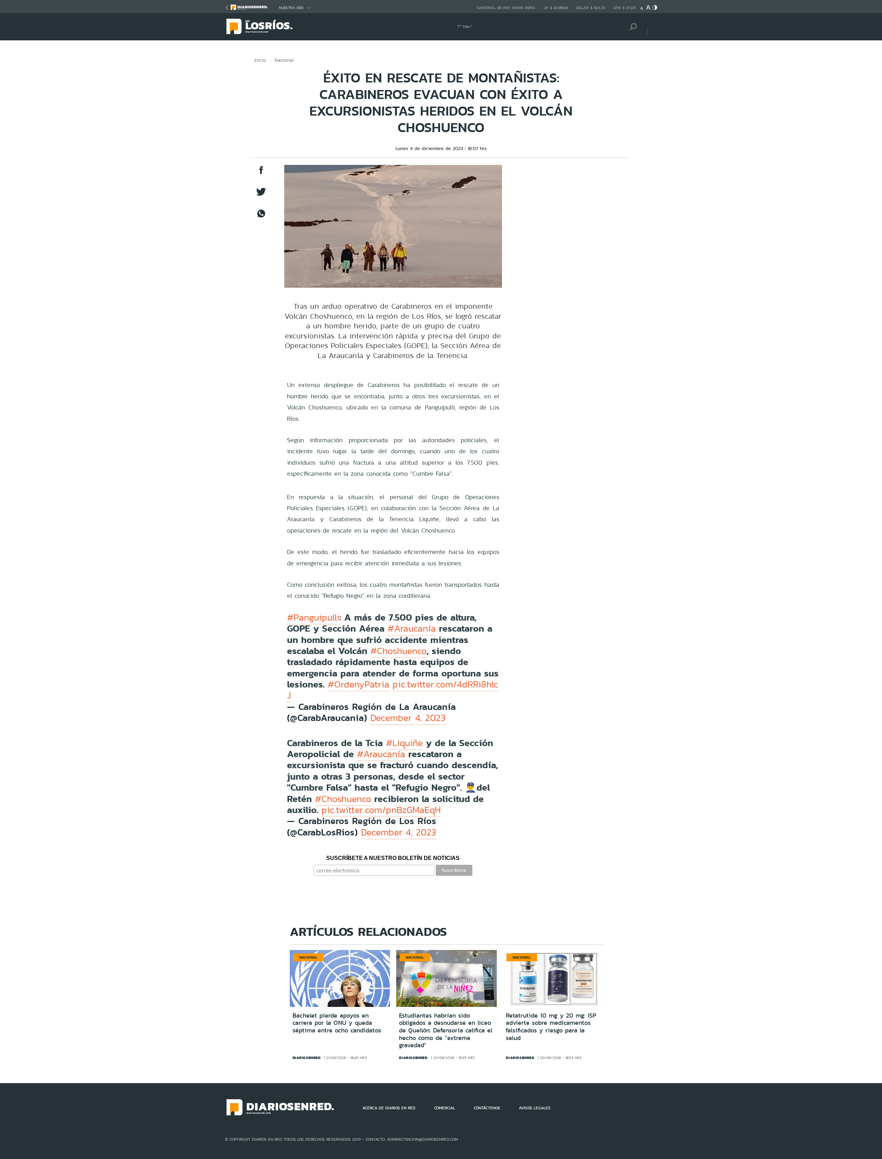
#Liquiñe (404, 743)
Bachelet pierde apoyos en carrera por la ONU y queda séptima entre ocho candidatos (337, 1023)
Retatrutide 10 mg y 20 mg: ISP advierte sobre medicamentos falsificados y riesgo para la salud (551, 1026)
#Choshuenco (398, 650)
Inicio (260, 60)
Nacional (284, 60)
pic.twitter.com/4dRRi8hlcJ (392, 690)
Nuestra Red (291, 7)
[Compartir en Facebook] (261, 173)
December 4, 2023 (407, 717)
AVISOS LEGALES (535, 1108)
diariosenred (307, 1057)
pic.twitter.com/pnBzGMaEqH (381, 809)
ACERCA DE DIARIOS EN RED (389, 1108)
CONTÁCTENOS (487, 1108)
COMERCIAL (444, 1108)
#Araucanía (412, 628)
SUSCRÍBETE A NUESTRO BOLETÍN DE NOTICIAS (393, 858)
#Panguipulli (313, 617)
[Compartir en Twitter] (261, 195)
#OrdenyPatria (358, 684)
